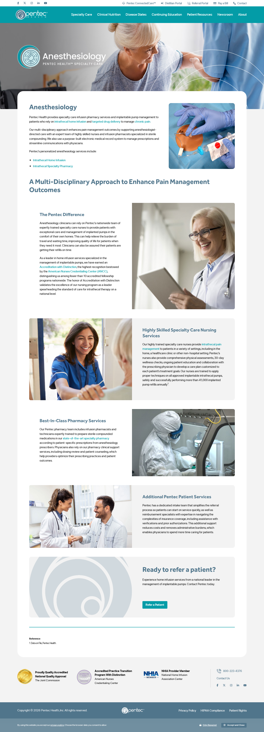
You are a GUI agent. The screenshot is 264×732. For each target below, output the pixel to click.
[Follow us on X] (24, 3)
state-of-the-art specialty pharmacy (86, 438)
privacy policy (57, 725)
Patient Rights (238, 710)
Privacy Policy (187, 710)
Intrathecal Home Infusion (49, 160)
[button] (154, 605)
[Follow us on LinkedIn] (38, 3)
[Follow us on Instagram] (32, 3)
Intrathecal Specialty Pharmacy (53, 166)
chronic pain (142, 121)
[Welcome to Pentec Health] (32, 14)
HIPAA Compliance (213, 710)
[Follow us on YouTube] (45, 3)
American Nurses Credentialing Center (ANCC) (77, 271)
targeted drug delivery (106, 121)
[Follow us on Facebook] (18, 3)
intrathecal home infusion (70, 121)
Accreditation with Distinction (58, 267)
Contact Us (223, 678)
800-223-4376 (232, 671)
